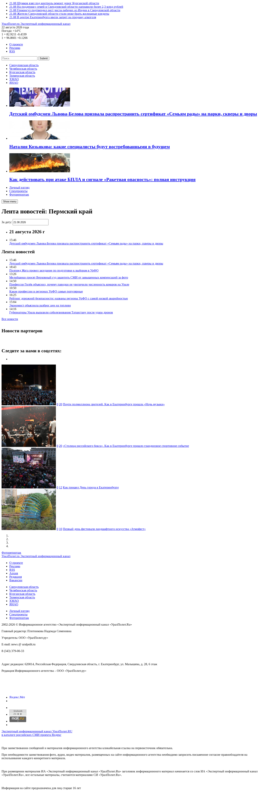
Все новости (10, 319)
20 (60, 404)
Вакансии (15, 580)
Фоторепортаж (19, 194)
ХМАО (14, 79)
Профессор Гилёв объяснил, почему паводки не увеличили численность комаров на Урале (69, 284)
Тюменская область (22, 75)
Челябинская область (23, 68)
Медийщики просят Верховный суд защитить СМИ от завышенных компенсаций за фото (68, 277)
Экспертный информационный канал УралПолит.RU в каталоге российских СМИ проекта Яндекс (37, 733)
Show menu (9, 201)
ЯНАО (13, 82)
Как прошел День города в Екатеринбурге (91, 487)
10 (60, 529)
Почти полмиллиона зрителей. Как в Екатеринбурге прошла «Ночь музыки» (114, 404)
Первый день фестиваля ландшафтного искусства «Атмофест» (104, 529)
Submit (44, 58)
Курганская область (22, 72)
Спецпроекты (18, 191)
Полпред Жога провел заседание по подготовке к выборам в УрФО (54, 270)
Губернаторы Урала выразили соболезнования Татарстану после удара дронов (61, 312)
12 (60, 487)
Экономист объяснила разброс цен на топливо (40, 305)
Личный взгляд (19, 187)
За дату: (7, 222)
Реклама (14, 48)
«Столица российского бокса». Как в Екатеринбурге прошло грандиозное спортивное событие (126, 445)
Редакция (15, 576)
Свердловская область (24, 65)
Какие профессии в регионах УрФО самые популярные (46, 291)
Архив (13, 573)
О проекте (16, 44)
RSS (12, 51)
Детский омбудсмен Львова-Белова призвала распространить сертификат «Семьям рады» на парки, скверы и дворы (86, 243)
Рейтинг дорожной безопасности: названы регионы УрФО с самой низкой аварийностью (68, 298)
